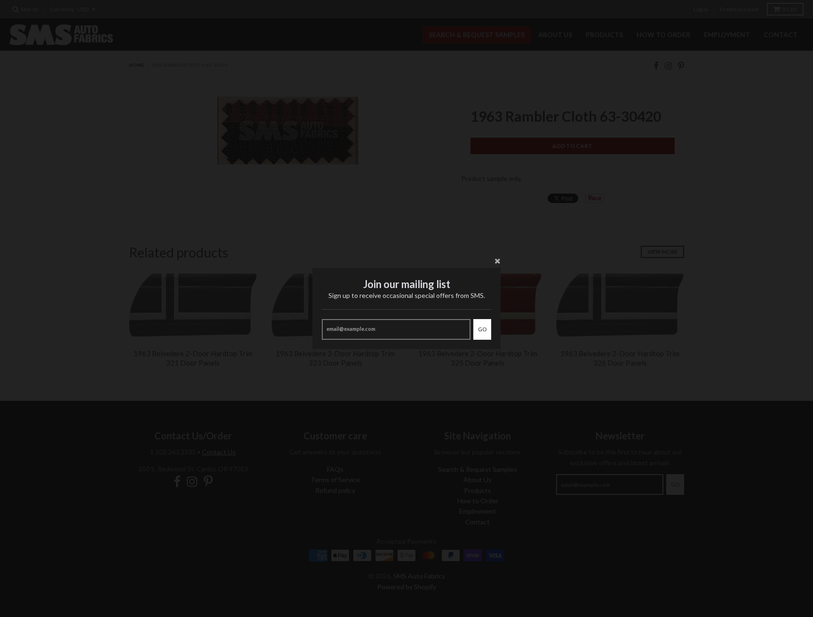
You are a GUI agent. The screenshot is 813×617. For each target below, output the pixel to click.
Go (482, 329)
